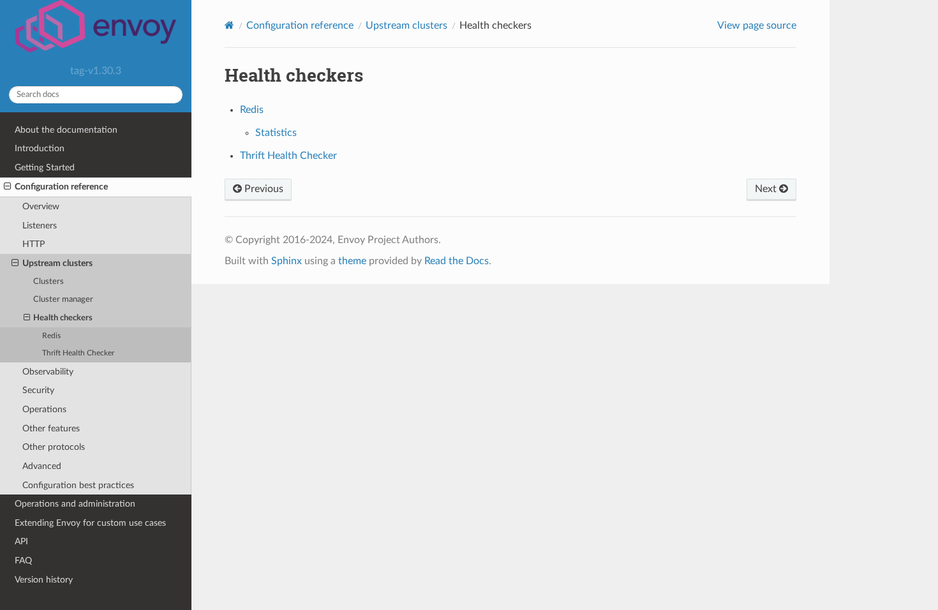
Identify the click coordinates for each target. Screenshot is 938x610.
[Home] (229, 25)
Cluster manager (63, 299)
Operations (44, 409)
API (21, 541)
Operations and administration (75, 504)
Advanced (41, 466)
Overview (40, 206)
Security (38, 390)
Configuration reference (61, 186)
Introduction (39, 148)
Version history (44, 579)
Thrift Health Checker (78, 353)
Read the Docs (456, 261)
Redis (51, 335)
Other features (51, 428)
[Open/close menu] (7, 187)
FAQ (23, 560)
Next (767, 189)
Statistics (276, 133)
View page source (756, 25)
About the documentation (66, 130)
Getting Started (45, 167)
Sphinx (286, 261)
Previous (262, 189)
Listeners (39, 225)
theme (352, 261)
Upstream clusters (57, 263)
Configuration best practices (78, 485)
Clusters (48, 282)
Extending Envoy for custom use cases (90, 523)
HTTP (33, 244)
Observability (47, 371)
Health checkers (63, 318)
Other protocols (53, 447)
